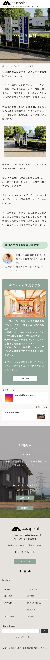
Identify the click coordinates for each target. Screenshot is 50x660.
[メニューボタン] (46, 4)
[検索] (44, 631)
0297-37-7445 (27, 484)
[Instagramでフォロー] (25, 571)
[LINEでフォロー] (29, 571)
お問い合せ (25, 561)
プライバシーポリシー (25, 637)
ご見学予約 (25, 378)
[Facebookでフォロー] (20, 571)
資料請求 (25, 507)
